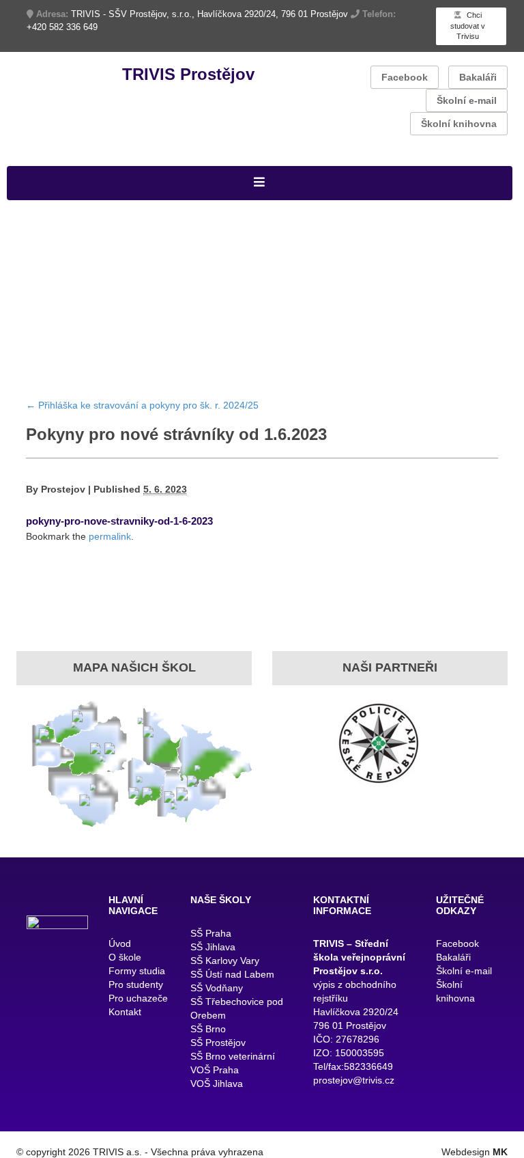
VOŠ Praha (214, 1069)
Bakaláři (478, 77)
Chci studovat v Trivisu (467, 25)
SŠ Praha (210, 933)
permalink (110, 536)
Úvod (119, 943)
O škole (124, 957)
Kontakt (124, 1011)
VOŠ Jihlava (216, 1083)
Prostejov (63, 489)
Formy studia (136, 970)
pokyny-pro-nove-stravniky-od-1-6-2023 (119, 521)
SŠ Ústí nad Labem (232, 974)
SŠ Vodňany (216, 987)
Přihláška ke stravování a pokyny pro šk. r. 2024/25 (142, 405)
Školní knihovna (459, 123)
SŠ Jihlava (212, 946)
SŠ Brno (208, 1028)
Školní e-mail (467, 100)
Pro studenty (135, 984)
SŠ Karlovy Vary (224, 960)
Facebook (404, 77)
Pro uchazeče (138, 998)
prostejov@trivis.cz (353, 1080)
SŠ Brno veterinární (232, 1056)
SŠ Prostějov (218, 1042)
